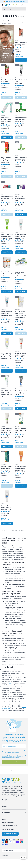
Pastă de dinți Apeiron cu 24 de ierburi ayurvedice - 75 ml (6, 120)
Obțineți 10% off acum (14, 762)
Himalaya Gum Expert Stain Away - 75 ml (20, 198)
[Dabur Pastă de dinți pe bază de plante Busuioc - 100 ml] (21, 147)
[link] (6, 530)
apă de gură (11, 683)
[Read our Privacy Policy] (25, 756)
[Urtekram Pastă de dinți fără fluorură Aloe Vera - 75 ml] (7, 418)
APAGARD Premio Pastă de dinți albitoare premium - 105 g (6, 393)
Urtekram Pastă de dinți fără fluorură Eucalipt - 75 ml (20, 236)
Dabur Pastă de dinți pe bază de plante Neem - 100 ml (21, 119)
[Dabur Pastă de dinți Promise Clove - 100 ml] (7, 186)
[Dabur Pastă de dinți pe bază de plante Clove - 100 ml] (21, 32)
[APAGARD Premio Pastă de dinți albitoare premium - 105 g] (7, 381)
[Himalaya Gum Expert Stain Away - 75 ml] (21, 187)
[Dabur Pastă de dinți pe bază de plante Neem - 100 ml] (21, 108)
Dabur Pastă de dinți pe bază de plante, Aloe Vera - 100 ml (7, 236)
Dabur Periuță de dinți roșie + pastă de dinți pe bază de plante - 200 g (6, 159)
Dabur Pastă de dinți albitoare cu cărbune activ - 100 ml (21, 81)
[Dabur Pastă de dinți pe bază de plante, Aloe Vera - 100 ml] (7, 224)
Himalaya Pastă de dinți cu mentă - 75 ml (20, 430)
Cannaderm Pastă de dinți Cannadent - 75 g (7, 274)
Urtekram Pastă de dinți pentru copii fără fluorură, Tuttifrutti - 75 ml (20, 469)
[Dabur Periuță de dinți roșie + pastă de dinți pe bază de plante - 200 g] (7, 147)
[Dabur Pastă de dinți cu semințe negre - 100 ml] (21, 381)
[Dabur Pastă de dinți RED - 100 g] (7, 70)
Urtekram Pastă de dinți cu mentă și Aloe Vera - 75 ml (6, 507)
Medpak (6, 855)
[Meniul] (2, 5)
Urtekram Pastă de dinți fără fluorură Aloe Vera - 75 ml (6, 430)
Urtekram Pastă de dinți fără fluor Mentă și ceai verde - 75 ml (6, 314)
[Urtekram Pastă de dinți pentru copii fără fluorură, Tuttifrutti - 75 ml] (21, 456)
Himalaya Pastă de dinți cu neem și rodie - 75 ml (6, 468)
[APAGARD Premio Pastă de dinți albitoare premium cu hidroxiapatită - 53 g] (21, 302)
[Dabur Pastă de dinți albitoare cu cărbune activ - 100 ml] (21, 70)
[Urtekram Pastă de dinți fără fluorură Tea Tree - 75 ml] (21, 343)
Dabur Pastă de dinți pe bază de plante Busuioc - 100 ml (21, 159)
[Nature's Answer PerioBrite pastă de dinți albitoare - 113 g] (21, 262)
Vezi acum (4, 60)
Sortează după (5, 20)
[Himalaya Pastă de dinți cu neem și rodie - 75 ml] (7, 456)
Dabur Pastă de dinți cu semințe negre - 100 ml (21, 392)
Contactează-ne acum (10, 833)
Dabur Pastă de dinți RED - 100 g (7, 80)
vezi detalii (22, 1)
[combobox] (14, 8)
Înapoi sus (14, 771)
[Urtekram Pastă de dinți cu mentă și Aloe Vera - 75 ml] (7, 496)
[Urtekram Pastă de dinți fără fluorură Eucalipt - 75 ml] (21, 224)
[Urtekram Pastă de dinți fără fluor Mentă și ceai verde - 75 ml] (7, 302)
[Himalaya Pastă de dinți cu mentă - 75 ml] (21, 419)
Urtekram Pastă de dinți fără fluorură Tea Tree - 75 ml (20, 355)
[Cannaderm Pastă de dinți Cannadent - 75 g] (7, 262)
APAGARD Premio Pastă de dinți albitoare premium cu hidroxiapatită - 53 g (20, 315)
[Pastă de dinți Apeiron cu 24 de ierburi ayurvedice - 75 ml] (7, 107)
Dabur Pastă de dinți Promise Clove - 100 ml (7, 198)
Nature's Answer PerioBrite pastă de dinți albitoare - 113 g (20, 274)
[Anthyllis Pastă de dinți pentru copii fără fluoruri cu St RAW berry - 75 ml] (7, 343)
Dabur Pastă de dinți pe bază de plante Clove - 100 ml (21, 44)
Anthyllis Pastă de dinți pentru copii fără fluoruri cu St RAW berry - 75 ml (6, 355)
